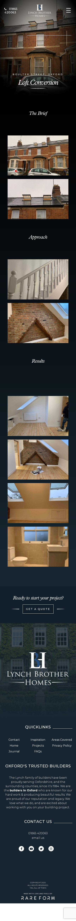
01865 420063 (38, 833)
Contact (14, 739)
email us (38, 838)
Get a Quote (38, 609)
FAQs (38, 751)
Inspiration (38, 739)
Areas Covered (62, 739)
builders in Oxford (24, 790)
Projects (38, 745)
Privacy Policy (62, 745)
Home (14, 745)
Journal (14, 751)
